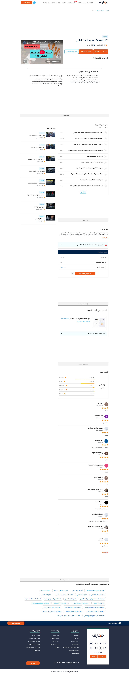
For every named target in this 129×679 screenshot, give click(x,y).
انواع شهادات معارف (34, 638)
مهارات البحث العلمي (44, 590)
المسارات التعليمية (54, 638)
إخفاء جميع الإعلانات (64, 115)
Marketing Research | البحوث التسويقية (52, 611)
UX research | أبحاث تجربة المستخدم (95, 611)
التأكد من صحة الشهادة (54, 2)
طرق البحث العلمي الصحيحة (61, 590)
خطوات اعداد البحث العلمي (97, 595)
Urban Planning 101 (99, 603)
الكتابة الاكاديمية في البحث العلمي (64, 595)
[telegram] (91, 648)
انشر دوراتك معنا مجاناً (34, 644)
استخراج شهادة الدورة (86, 51)
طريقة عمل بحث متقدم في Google (40, 603)
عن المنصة (76, 636)
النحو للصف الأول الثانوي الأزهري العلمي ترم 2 (68, 615)
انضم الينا (33, 663)
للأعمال (102, 656)
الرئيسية (107, 10)
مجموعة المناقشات (71, 51)
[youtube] (91, 643)
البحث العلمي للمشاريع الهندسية (53, 599)
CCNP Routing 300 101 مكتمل (61, 603)
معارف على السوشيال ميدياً (33, 647)
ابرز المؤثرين (37, 650)
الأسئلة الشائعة (75, 653)
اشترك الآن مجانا (16, 623)
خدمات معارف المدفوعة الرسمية (71, 647)
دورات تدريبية (90, 2)
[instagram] (100, 648)
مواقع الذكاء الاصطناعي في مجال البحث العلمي (92, 599)
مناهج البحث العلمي (46, 595)
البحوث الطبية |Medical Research (74, 611)
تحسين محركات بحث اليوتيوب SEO (73, 607)
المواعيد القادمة (36, 636)
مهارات (92, 10)
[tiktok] (105, 648)
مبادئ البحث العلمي (82, 595)
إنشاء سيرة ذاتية (81, 2)
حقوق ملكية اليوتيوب (74, 650)
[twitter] (100, 643)
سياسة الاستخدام (75, 641)
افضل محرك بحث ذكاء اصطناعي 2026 (94, 607)
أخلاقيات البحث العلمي (70, 599)
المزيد (45, 2)
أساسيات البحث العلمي (77, 590)
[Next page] (78, 192)
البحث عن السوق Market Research (95, 590)
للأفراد (93, 656)
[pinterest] (96, 648)
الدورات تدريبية (100, 10)
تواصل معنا (76, 638)
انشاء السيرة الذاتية (54, 644)
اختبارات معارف (55, 641)
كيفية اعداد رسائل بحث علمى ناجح (52, 607)
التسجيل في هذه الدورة (101, 51)
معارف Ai (63, 2)
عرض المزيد (105, 238)
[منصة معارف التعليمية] (103, 3)
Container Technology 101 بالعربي (81, 603)
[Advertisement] (64, 23)
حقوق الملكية (75, 644)
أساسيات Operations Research (33, 599)
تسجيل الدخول (26, 2)
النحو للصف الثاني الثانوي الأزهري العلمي (94, 615)
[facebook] (105, 643)
